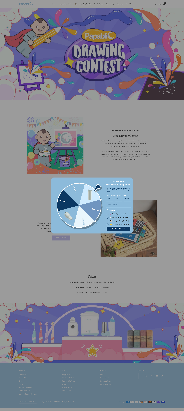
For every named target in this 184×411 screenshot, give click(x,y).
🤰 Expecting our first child (118, 214)
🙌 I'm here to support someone (119, 224)
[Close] (130, 180)
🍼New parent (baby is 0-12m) (119, 217)
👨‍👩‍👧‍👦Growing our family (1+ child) (119, 221)
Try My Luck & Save (118, 229)
